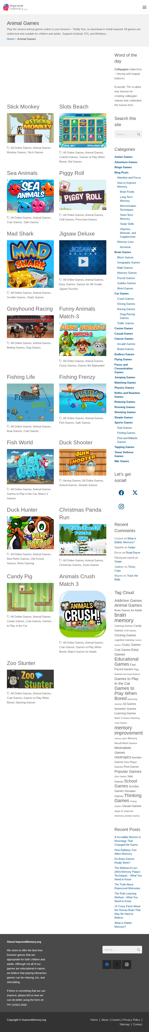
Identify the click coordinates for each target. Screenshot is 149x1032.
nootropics (122, 757)
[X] (135, 493)
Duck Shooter (75, 442)
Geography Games (128, 262)
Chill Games (66, 219)
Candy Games (15, 621)
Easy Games (67, 284)
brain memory (124, 617)
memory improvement (128, 730)
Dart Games (124, 427)
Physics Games (124, 387)
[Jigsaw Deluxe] (82, 257)
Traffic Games (125, 323)
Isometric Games (125, 708)
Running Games (124, 407)
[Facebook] (121, 493)
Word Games (125, 288)
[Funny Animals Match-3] (82, 339)
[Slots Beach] (82, 130)
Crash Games (125, 298)
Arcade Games (126, 343)
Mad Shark (20, 234)
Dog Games (33, 347)
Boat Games (14, 431)
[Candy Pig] (30, 597)
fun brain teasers (132, 674)
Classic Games (123, 338)
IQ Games (129, 703)
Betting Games (16, 347)
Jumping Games (124, 377)
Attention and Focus (129, 177)
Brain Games (122, 252)
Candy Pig (19, 576)
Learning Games (125, 713)
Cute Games (14, 222)
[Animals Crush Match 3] (82, 614)
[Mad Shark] (30, 264)
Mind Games (129, 743)
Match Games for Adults (82, 651)
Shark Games (35, 297)
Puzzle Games (126, 278)
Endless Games (124, 354)
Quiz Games (120, 776)
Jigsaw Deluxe (77, 234)
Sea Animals (22, 173)
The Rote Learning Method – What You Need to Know (126, 897)
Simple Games (123, 417)
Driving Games (126, 303)
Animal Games (42, 147)
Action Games (123, 156)
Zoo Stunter (21, 663)
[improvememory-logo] (15, 7)
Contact (137, 1024)
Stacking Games (25, 702)
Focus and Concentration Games (123, 368)
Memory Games (127, 272)
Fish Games (66, 422)
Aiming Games (72, 480)
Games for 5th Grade (89, 284)
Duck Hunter (22, 510)
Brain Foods (127, 191)
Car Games (121, 293)
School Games (125, 783)
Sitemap (124, 1024)
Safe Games (31, 222)
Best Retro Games (18, 558)
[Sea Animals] (30, 196)
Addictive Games (128, 601)
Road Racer (133, 552)
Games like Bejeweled (91, 365)
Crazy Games (131, 644)
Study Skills (127, 223)
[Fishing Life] (30, 403)
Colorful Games (68, 157)
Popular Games (128, 771)
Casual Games (123, 333)
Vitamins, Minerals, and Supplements (128, 233)
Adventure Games (125, 162)
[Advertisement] (56, 77)
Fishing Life (21, 377)
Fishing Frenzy (77, 377)
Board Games (125, 349)
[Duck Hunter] (30, 532)
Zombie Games (132, 816)
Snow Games (91, 564)
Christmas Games (70, 564)
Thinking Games (128, 798)
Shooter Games (87, 485)
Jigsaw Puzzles (68, 288)
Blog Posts (121, 172)
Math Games (125, 267)
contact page (19, 1004)
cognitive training (124, 640)
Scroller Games (16, 297)
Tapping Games (124, 447)
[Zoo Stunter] (30, 679)
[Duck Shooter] (82, 462)
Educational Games (126, 662)
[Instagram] (121, 506)
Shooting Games (125, 412)
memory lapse (120, 738)
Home (10, 38)
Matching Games (125, 382)
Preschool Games (86, 219)
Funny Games (67, 365)
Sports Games (123, 422)
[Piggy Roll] (82, 195)
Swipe (131, 547)
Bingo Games (123, 167)
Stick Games (35, 152)
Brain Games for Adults (128, 610)
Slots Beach (73, 107)
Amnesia (125, 247)
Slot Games (75, 161)
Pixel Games (131, 766)
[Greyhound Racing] (30, 326)
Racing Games (126, 309)
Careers (116, 1019)
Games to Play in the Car (22, 493)
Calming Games (123, 625)
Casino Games (123, 328)
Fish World (20, 442)
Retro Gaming (25, 563)
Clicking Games (125, 635)
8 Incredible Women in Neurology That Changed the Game (127, 841)
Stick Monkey (23, 107)
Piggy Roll (71, 173)
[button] (144, 7)
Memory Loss (125, 241)
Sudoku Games (126, 283)
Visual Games (131, 806)
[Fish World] (30, 466)
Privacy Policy (131, 1019)
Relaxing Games (124, 401)
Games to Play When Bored (125, 693)
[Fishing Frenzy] (82, 398)
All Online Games (21, 147)
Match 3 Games (122, 718)
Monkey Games (16, 152)
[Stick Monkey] (30, 128)
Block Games (125, 257)
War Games (121, 461)
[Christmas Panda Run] (82, 539)
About (104, 1019)
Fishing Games (126, 432)
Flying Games (123, 359)
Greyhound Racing (30, 309)
